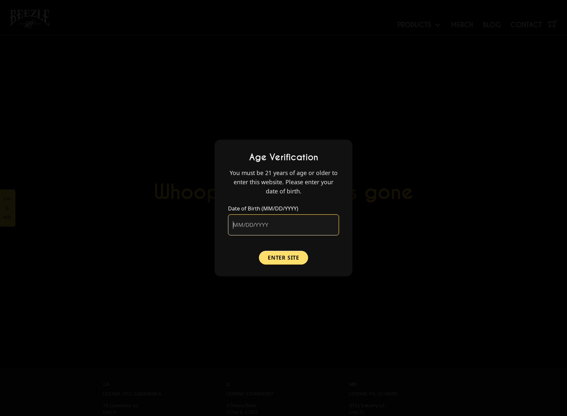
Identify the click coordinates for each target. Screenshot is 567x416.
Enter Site (283, 257)
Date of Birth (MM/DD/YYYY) (263, 208)
